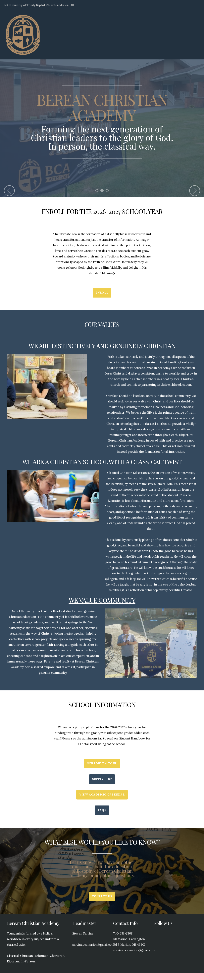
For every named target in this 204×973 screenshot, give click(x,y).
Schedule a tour (102, 763)
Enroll (102, 292)
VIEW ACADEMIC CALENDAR (102, 794)
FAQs (102, 810)
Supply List (102, 779)
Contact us (102, 896)
